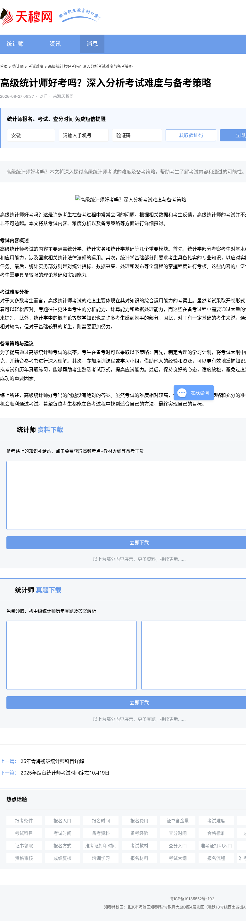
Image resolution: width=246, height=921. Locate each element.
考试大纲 (178, 858)
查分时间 (178, 833)
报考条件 (24, 820)
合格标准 (216, 833)
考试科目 (24, 833)
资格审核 (24, 858)
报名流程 (216, 858)
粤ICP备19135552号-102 (192, 898)
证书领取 (24, 845)
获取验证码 (191, 135)
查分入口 (178, 845)
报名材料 (139, 858)
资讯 (55, 43)
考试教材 (139, 845)
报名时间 (101, 820)
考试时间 (62, 833)
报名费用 (139, 820)
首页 (4, 66)
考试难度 (36, 66)
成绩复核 (62, 858)
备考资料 (101, 833)
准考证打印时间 (101, 845)
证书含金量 (178, 820)
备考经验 (139, 833)
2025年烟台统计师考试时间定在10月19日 (65, 773)
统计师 (15, 43)
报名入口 (62, 820)
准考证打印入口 (216, 845)
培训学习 (101, 858)
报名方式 (62, 845)
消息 (92, 43)
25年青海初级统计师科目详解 (52, 761)
